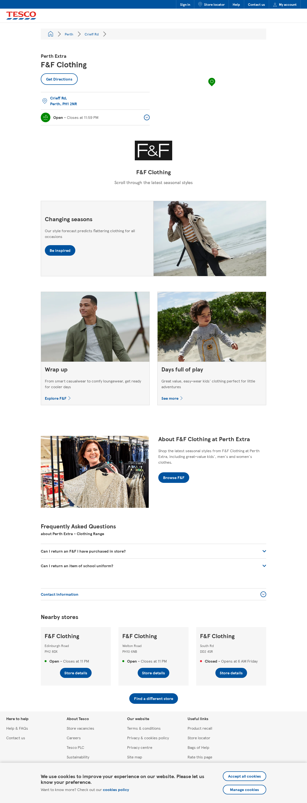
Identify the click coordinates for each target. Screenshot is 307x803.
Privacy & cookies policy (148, 737)
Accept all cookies (244, 776)
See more (169, 398)
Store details (75, 673)
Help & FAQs (17, 728)
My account (288, 4)
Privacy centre (139, 747)
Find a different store (153, 698)
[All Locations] (50, 34)
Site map (134, 757)
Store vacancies (80, 728)
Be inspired (60, 250)
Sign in (185, 4)
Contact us (256, 4)
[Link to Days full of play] (211, 328)
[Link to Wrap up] (95, 328)
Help (236, 4)
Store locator (214, 4)
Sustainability (78, 757)
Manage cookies (244, 789)
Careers (74, 737)
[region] (211, 87)
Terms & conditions (144, 728)
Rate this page (200, 757)
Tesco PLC (75, 747)
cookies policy (116, 789)
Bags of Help (198, 747)
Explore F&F (55, 398)
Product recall (200, 728)
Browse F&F (173, 477)
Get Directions (56, 77)
